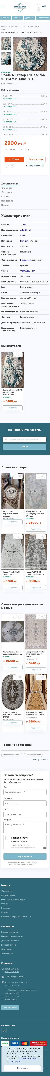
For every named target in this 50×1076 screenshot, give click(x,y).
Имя (5, 787)
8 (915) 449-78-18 (12, 972)
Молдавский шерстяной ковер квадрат (10, 514)
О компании (6, 891)
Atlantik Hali (34, 26)
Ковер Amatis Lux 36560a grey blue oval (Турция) (35, 514)
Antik (3, 29)
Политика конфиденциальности (16, 916)
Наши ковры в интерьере (13, 899)
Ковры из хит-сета (33, 755)
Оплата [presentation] (5, 196)
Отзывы (5, 904)
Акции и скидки (8, 895)
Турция (23, 26)
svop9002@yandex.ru (14, 977)
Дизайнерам (7, 953)
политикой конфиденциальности (21, 864)
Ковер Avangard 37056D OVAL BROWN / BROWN (12, 715)
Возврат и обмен (9, 945)
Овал (22, 271)
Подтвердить (22, 1068)
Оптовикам (6, 949)
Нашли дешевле (33, 166)
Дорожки (29, 18)
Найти (25, 447)
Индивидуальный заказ (12, 936)
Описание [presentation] (6, 188)
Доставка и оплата (10, 941)
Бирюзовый (25, 260)
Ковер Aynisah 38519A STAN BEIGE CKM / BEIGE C (35, 654)
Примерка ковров (9, 932)
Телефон (7, 798)
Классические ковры (11, 755)
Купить (15, 159)
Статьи (4, 912)
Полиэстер (25, 241)
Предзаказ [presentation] (7, 201)
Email (6, 809)
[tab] (25, 184)
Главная (4, 26)
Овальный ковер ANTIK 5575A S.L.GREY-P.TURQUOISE (12, 392)
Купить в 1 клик (36, 159)
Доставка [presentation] (6, 192)
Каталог (14, 26)
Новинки (17, 18)
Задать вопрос (25, 856)
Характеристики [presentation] (10, 183)
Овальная (30, 271)
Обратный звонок (10, 1008)
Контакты (5, 908)
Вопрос (7, 820)
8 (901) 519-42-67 (12, 969)
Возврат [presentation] (5, 205)
